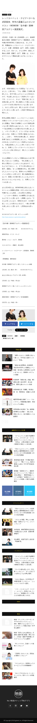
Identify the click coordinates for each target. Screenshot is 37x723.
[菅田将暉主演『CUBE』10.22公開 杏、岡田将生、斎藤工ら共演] (7, 392)
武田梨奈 (22, 336)
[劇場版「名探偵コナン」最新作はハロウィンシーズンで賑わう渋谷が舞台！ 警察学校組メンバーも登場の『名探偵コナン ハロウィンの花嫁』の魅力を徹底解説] (7, 473)
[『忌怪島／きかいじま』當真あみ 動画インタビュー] (7, 656)
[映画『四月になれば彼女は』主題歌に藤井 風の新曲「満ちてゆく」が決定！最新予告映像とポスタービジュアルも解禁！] (7, 635)
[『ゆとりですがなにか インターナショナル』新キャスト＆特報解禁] (7, 675)
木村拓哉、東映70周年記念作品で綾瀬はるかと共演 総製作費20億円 (24, 531)
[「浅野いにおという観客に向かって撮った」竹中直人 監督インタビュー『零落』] (7, 357)
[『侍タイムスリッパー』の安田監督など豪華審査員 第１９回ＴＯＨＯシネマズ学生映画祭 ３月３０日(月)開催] (7, 451)
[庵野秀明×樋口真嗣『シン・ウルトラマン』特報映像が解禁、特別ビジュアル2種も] (7, 401)
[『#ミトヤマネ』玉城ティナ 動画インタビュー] (7, 646)
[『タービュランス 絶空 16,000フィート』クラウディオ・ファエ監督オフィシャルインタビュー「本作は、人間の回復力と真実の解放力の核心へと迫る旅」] (7, 438)
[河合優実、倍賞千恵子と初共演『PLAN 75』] (7, 542)
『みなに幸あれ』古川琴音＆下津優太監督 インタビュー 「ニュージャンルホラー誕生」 (24, 581)
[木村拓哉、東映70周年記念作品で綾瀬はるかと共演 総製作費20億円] (7, 532)
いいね (7, 486)
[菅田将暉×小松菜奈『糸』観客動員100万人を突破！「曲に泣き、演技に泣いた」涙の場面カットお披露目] (7, 411)
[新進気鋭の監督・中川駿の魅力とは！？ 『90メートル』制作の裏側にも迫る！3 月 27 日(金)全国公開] (7, 462)
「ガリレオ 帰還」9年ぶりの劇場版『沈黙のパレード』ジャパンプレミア (24, 522)
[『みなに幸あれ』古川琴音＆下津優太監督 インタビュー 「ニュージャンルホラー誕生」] (7, 581)
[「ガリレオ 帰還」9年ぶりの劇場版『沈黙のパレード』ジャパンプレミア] (7, 522)
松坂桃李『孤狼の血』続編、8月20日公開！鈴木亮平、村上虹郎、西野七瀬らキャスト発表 (23, 382)
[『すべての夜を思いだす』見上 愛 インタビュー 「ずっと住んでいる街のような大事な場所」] (7, 572)
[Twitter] (21, 706)
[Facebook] (10, 706)
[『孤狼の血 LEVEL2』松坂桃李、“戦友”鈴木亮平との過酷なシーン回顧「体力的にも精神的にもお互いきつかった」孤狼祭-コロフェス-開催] (7, 367)
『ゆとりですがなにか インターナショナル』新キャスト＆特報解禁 (24, 675)
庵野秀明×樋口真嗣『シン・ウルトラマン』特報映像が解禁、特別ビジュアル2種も (24, 402)
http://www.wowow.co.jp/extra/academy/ (14, 217)
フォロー (18, 486)
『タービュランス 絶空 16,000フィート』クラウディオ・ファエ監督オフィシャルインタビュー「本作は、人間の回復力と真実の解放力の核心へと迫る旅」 (24, 440)
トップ (4, 11)
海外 (10, 14)
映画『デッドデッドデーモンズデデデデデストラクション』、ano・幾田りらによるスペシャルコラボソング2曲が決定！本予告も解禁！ (24, 624)
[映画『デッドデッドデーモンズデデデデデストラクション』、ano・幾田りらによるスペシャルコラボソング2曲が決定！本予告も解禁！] (7, 622)
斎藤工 (16, 336)
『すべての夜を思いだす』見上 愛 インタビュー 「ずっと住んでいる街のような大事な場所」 (24, 571)
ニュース (10, 11)
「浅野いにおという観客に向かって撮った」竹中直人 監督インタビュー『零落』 (24, 358)
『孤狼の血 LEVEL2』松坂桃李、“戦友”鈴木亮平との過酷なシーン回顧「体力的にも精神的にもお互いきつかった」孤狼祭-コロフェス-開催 (24, 369)
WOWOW (10, 336)
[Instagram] (16, 706)
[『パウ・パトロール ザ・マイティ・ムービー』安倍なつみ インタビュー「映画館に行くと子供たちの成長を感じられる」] (7, 591)
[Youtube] (27, 706)
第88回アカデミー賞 (8, 338)
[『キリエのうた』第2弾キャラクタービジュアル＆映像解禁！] (7, 666)
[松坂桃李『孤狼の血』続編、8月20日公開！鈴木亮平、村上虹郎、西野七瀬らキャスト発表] (7, 382)
